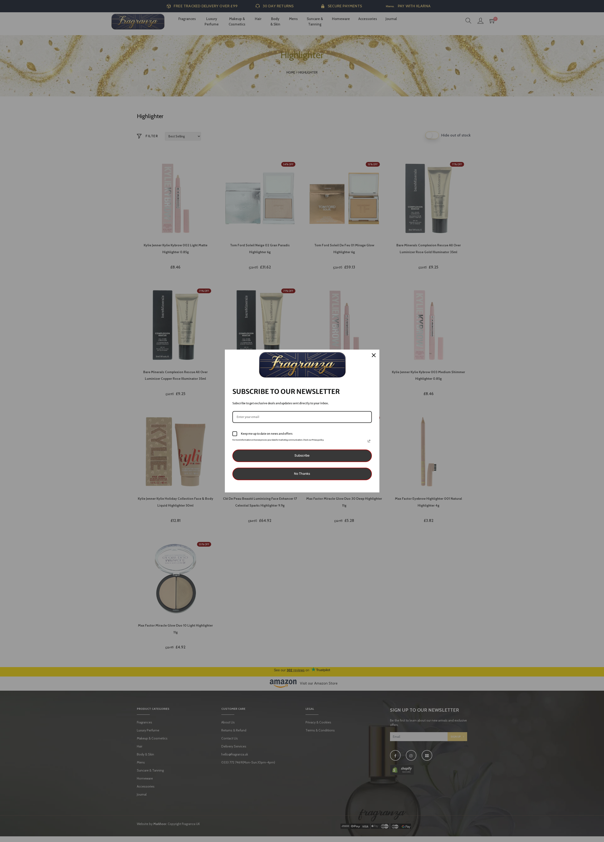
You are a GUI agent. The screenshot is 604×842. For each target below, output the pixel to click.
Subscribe (302, 456)
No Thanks (302, 474)
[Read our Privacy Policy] (369, 441)
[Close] (373, 355)
